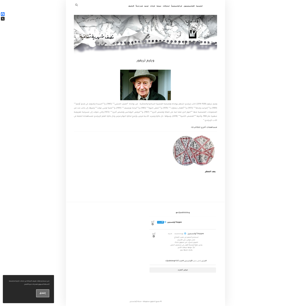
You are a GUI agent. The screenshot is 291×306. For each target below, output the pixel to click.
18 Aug (170, 234)
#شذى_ (204, 261)
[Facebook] (2, 14)
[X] (2, 18)
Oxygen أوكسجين (196, 234)
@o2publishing (178, 234)
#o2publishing (171, 261)
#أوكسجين (188, 261)
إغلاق (42, 293)
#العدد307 (180, 261)
